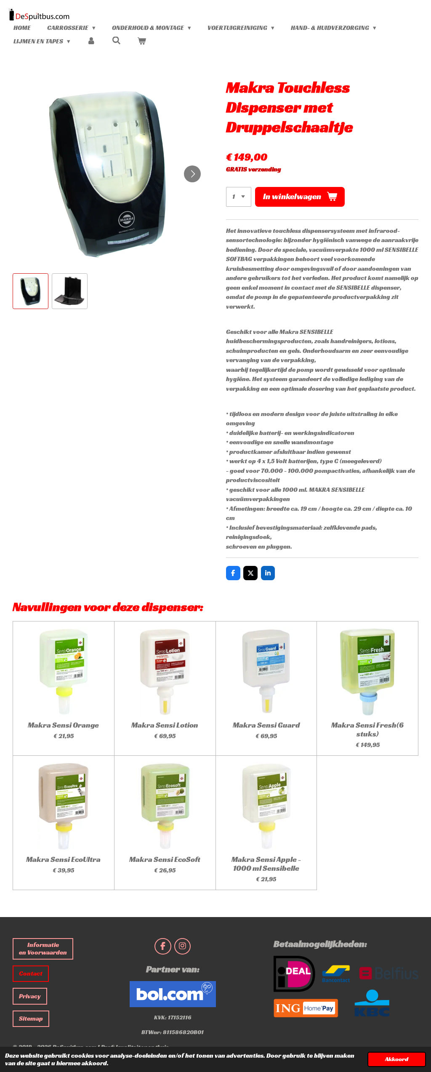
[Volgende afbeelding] (192, 173)
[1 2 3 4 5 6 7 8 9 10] (238, 197)
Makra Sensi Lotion (164, 724)
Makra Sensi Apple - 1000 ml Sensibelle (266, 863)
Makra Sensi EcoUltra (63, 859)
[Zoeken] (116, 41)
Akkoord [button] (396, 1059)
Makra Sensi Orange (63, 724)
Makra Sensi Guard (266, 724)
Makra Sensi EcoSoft (164, 859)
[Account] (91, 41)
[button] (30, 291)
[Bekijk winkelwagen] (141, 41)
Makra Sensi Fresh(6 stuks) (367, 729)
